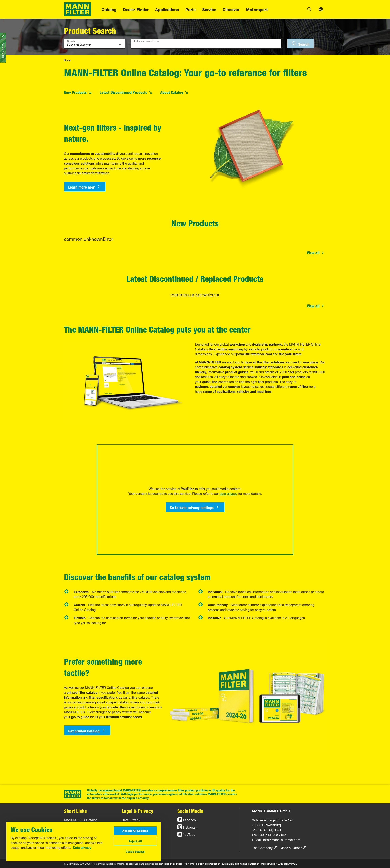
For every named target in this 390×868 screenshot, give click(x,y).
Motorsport (257, 9)
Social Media (190, 811)
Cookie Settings (135, 851)
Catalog (109, 9)
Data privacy (82, 847)
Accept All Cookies (135, 831)
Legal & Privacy (137, 811)
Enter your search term (146, 41)
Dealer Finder (136, 9)
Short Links (75, 811)
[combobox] (206, 43)
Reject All (135, 841)
